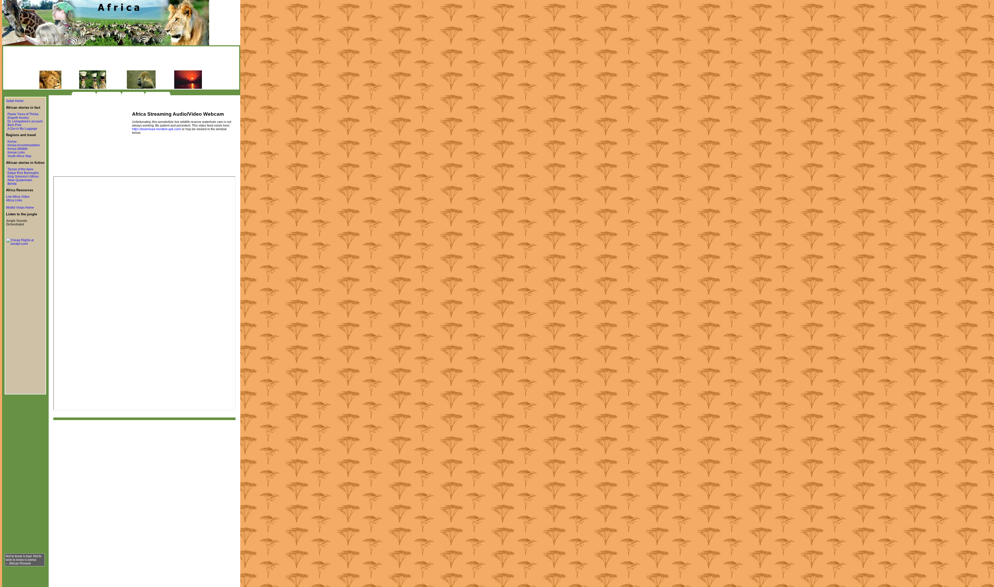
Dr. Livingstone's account (25, 121)
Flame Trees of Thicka (23, 114)
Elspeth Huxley (18, 118)
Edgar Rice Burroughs (23, 173)
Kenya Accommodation (24, 145)
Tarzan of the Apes (20, 169)
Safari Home (15, 101)
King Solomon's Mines (23, 176)
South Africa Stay (19, 156)
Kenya (12, 141)
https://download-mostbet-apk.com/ (156, 129)
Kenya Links (16, 152)
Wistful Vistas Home (20, 207)
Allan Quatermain (20, 180)
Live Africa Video (18, 197)
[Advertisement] (121, 58)
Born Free (14, 125)
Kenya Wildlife (18, 149)
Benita (12, 184)
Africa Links (14, 200)
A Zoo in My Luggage (22, 128)
